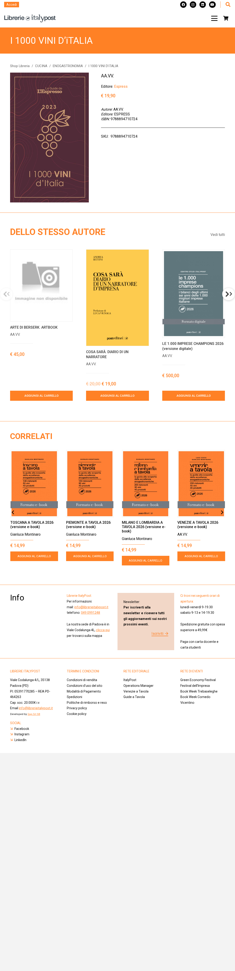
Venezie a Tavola (135, 691)
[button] (214, 18)
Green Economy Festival (198, 680)
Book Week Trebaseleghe (199, 691)
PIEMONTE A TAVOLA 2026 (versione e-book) (88, 524)
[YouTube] (212, 4)
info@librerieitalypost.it (91, 607)
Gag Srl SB (34, 714)
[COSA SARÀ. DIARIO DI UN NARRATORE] (117, 297)
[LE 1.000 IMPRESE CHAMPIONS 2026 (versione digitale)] (193, 293)
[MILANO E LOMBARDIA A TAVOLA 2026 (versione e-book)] (146, 483)
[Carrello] (226, 18)
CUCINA (41, 66)
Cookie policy (77, 714)
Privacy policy (77, 708)
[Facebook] (183, 4)
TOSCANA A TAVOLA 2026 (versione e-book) (31, 524)
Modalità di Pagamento (84, 691)
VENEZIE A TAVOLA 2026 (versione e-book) (197, 524)
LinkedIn (20, 740)
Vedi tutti (217, 234)
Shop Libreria (20, 66)
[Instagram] (193, 4)
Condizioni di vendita (82, 680)
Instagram (21, 734)
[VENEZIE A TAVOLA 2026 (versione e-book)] (201, 483)
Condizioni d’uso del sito (84, 685)
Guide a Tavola (134, 697)
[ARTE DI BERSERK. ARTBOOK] (41, 285)
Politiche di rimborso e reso (87, 702)
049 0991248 (90, 612)
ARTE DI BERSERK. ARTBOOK (34, 327)
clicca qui (103, 630)
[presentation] (228, 294)
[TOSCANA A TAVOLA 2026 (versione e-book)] (34, 483)
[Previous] (13, 512)
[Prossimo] (222, 512)
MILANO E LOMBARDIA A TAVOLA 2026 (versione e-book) (143, 526)
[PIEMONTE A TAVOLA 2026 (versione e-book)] (90, 483)
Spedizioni (74, 697)
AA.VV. (107, 76)
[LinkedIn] (202, 4)
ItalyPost (129, 680)
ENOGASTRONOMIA (68, 66)
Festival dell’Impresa (195, 685)
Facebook (21, 729)
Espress (121, 86)
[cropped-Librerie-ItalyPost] (30, 18)
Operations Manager (138, 685)
